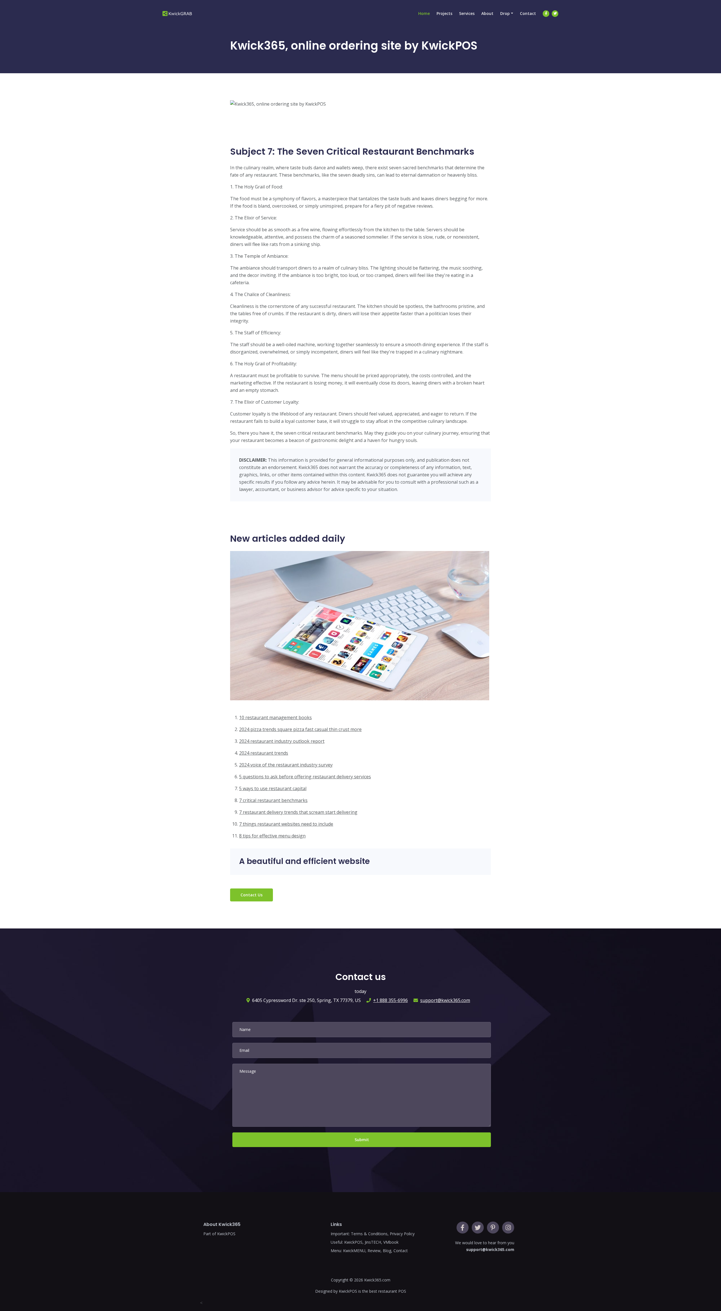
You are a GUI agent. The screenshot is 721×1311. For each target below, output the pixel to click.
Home (424, 13)
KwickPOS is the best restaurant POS (372, 1291)
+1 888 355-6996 (390, 1000)
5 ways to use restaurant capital (272, 788)
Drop (505, 13)
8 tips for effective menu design (272, 836)
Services (467, 13)
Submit (362, 1139)
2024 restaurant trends (263, 753)
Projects (444, 13)
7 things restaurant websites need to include (286, 824)
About (487, 13)
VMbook (391, 1242)
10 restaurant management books (275, 717)
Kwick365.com (377, 1280)
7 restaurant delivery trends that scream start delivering (298, 812)
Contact (528, 13)
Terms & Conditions (369, 1233)
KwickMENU (354, 1250)
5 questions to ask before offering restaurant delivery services (305, 777)
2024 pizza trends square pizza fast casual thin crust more (300, 729)
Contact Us (251, 894)
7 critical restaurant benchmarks (273, 800)
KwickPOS (353, 1242)
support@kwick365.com (445, 1000)
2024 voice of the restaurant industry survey (286, 765)
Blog (387, 1250)
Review (374, 1250)
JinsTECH (373, 1242)
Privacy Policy (402, 1233)
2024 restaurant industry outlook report (281, 741)
